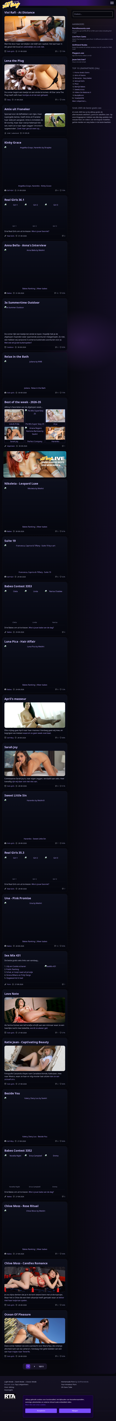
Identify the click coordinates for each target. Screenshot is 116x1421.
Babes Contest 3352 (18, 1150)
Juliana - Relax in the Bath (35, 388)
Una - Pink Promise (17, 898)
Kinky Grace (12, 142)
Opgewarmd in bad (14, 978)
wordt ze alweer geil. (39, 1028)
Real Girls (10, 236)
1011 (41, 1366)
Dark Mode (19, 1382)
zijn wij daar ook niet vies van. (24, 781)
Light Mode (8, 1382)
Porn (9, 984)
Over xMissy (9, 1387)
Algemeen (11, 446)
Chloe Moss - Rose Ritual (21, 1206)
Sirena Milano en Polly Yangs (18, 975)
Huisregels (8, 1390)
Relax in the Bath (16, 356)
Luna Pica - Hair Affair (19, 641)
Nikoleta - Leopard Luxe (21, 483)
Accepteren (41, 1411)
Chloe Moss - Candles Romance (26, 1263)
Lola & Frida (14, 424)
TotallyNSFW (79, 98)
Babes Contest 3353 (18, 586)
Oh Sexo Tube (66, 1387)
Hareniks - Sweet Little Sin (35, 838)
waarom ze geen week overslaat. (37, 733)
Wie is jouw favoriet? (40, 231)
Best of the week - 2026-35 (22, 402)
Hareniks (55, 441)
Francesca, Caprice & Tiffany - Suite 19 (35, 572)
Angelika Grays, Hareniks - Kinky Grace (34, 186)
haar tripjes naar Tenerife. (19, 1351)
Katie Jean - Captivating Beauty (26, 1042)
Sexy (9, 100)
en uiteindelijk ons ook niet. (33, 47)
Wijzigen (75, 1411)
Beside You (12, 1093)
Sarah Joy (14, 441)
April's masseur (15, 699)
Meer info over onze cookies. (35, 1405)
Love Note (11, 994)
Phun (77, 84)
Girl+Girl (10, 190)
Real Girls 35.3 (14, 852)
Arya (55, 424)
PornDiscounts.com (81, 28)
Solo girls (10, 51)
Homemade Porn (68, 1382)
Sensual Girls (80, 81)
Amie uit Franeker (17, 109)
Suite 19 (10, 541)
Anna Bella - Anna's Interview (25, 245)
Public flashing (12, 969)
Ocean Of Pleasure (17, 1314)
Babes (9, 293)
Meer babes (42, 288)
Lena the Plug (14, 61)
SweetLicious (80, 89)
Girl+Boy (10, 738)
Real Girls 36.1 (14, 200)
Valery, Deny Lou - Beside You (34, 1136)
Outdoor (10, 347)
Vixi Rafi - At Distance (19, 12)
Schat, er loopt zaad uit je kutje (19, 972)
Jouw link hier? (79, 59)
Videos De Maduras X (83, 92)
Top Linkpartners (21, 1384)
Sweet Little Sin (15, 795)
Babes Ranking (28, 288)
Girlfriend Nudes (79, 45)
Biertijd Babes (80, 87)
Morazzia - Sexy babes (83, 78)
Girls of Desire (80, 75)
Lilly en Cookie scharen (16, 966)
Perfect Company (34, 441)
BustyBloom (79, 95)
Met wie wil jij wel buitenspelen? (18, 342)
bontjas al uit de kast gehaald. (35, 95)
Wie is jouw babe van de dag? (41, 627)
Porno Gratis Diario (82, 72)
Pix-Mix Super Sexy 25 (35, 424)
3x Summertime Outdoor (22, 302)
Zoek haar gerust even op (28, 128)
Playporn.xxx (78, 53)
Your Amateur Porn (68, 1384)
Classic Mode (31, 1382)
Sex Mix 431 (12, 955)
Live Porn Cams (79, 36)
